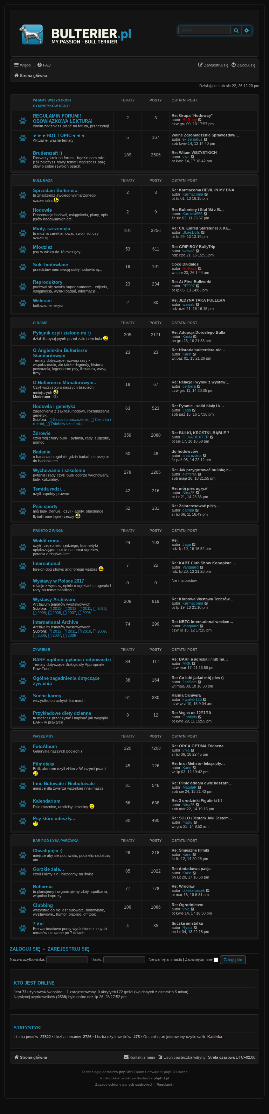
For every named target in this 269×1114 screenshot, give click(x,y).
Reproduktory (47, 282)
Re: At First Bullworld (192, 282)
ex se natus (192, 139)
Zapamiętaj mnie (199, 959)
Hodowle (42, 210)
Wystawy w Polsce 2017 (58, 581)
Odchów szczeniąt (67, 424)
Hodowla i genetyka (54, 406)
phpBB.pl (161, 1078)
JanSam (189, 682)
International (46, 563)
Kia (55, 397)
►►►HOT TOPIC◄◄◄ (59, 135)
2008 (57, 613)
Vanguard (190, 567)
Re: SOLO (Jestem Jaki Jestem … (203, 818)
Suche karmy (47, 695)
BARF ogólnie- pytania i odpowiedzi (72, 659)
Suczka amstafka (187, 923)
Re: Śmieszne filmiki (190, 850)
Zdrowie (41, 433)
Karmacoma (192, 194)
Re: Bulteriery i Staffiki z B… (198, 209)
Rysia (187, 927)
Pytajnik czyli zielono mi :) (62, 333)
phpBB (124, 1072)
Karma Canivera (186, 695)
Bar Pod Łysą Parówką (55, 840)
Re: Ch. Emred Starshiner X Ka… (202, 228)
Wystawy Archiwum (54, 599)
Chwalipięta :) (47, 850)
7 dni (38, 923)
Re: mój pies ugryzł (189, 488)
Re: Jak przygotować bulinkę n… (202, 470)
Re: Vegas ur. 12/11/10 (191, 713)
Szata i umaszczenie (70, 419)
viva (185, 157)
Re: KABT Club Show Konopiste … (204, 563)
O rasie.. (41, 323)
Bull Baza (43, 180)
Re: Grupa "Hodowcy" (192, 115)
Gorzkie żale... (48, 869)
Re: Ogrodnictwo (188, 905)
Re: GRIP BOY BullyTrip (193, 247)
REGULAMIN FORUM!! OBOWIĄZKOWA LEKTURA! (62, 118)
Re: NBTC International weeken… (202, 622)
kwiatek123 (192, 699)
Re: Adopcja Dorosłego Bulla (198, 332)
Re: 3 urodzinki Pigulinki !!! (197, 800)
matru (187, 822)
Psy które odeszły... (54, 818)
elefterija (189, 474)
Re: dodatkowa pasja (191, 869)
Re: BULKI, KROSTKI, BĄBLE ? (200, 433)
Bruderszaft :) (47, 153)
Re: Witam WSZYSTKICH (194, 152)
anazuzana (191, 455)
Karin (186, 354)
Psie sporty (45, 506)
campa (188, 510)
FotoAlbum (45, 746)
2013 (57, 608)
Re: (175, 540)
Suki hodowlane (50, 264)
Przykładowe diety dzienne (62, 713)
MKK (186, 663)
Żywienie (41, 649)
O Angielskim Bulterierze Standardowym (60, 353)
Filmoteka (43, 764)
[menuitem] (44, 65)
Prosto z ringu (48, 531)
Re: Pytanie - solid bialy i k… (198, 406)
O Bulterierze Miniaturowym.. (64, 382)
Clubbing (43, 905)
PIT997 (188, 286)
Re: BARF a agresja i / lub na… (200, 659)
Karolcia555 (192, 214)
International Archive (55, 622)
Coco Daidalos (185, 264)
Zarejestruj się (68, 949)
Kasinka (214, 1037)
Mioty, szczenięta (51, 228)
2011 (87, 608)
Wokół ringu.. (47, 540)
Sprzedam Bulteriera (55, 190)
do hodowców (185, 451)
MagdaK (189, 787)
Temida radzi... (49, 489)
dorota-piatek (193, 890)
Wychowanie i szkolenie (59, 470)
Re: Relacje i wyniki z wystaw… (200, 382)
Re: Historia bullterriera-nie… (198, 350)
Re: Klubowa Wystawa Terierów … (203, 599)
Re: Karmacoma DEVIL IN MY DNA (203, 190)
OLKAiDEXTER (195, 437)
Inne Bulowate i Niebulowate (64, 783)
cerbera (189, 386)
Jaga (186, 410)
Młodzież (43, 247)
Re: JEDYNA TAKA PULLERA (198, 300)
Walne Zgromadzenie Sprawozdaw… (205, 135)
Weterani (42, 300)
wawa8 (188, 251)
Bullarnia (43, 886)
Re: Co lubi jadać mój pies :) (198, 678)
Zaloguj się (25, 949)
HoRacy (189, 120)
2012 (72, 608)
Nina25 (188, 493)
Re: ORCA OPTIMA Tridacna (197, 746)
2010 (101, 608)
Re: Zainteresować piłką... (195, 506)
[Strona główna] (75, 33)
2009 (41, 613)
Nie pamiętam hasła (165, 959)
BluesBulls (191, 232)
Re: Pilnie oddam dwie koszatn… (202, 783)
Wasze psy (43, 736)
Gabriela (189, 717)
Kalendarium (47, 801)
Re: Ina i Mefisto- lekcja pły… (198, 763)
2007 (72, 613)
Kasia (187, 336)
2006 (86, 613)
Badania (41, 451)
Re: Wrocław (183, 886)
